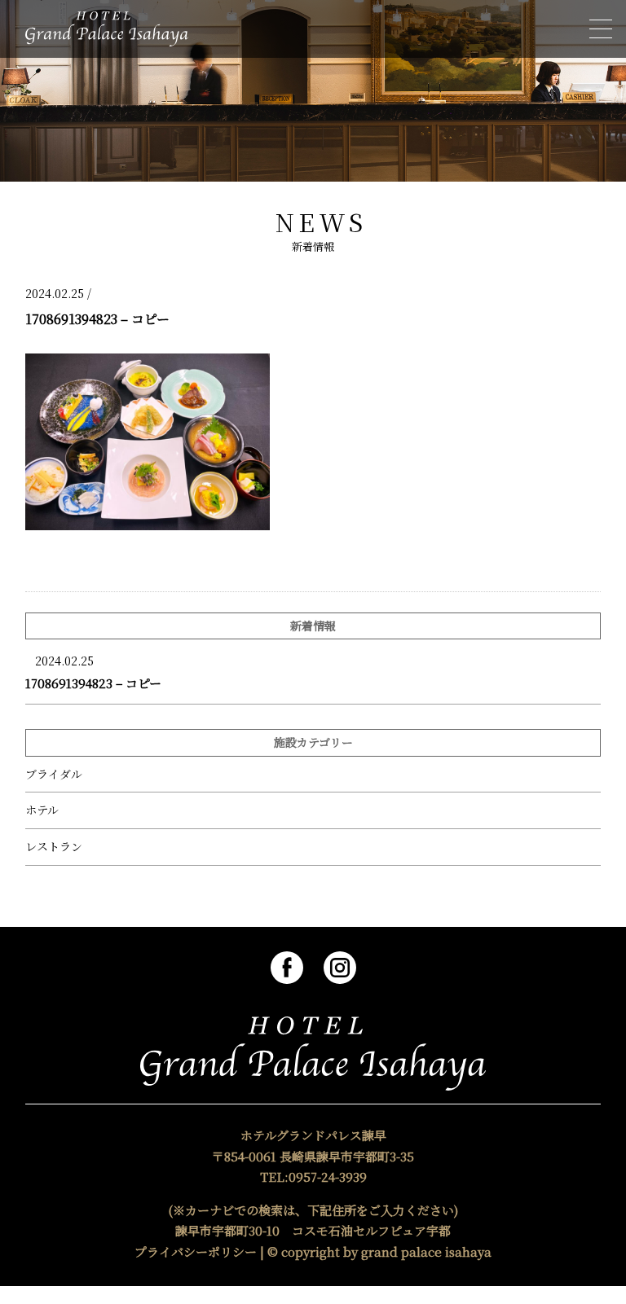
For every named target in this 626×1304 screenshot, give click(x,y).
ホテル (42, 810)
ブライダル (53, 774)
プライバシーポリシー (195, 1251)
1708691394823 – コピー (93, 683)
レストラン (53, 846)
